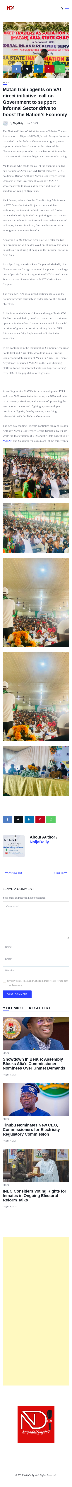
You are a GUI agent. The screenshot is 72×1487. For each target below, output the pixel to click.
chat (43, 1454)
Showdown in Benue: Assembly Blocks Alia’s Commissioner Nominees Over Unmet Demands (34, 1063)
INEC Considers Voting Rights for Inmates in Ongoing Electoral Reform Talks (34, 1195)
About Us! (12, 1449)
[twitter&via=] (27, 69)
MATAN (7, 440)
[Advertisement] (36, 1311)
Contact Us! (33, 1449)
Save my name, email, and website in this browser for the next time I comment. (37, 983)
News (6, 83)
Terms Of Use (57, 1449)
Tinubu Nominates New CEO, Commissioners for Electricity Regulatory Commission (31, 1129)
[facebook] (16, 69)
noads (55, 1454)
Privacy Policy (23, 1454)
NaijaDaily (18, 123)
